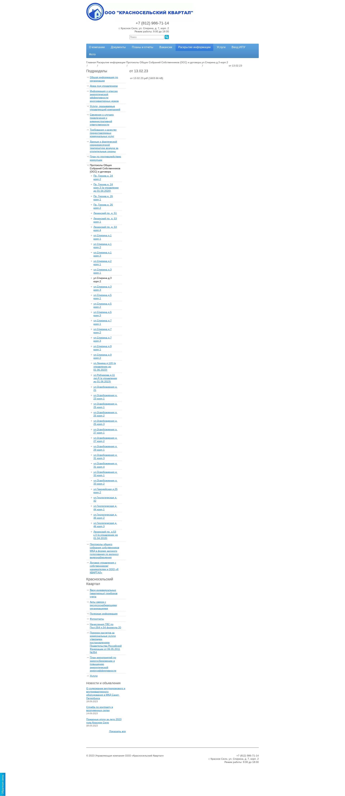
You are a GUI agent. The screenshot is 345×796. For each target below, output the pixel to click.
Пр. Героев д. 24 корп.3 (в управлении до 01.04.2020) (106, 187)
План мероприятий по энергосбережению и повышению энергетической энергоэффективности (103, 664)
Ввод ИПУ (238, 47)
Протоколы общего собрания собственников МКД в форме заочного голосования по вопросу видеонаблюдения (104, 551)
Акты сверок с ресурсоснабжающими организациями (103, 605)
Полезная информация (104, 613)
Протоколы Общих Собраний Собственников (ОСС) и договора (105, 168)
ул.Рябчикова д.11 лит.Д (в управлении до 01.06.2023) (105, 378)
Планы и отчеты (142, 47)
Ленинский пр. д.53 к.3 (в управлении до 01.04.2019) (105, 535)
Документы (118, 47)
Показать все (117, 731)
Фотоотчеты (97, 618)
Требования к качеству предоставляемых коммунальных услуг (103, 133)
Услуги (221, 47)
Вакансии (165, 47)
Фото (92, 54)
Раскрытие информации (194, 47)
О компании (97, 47)
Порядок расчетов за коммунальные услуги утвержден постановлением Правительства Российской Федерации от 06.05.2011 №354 (106, 642)
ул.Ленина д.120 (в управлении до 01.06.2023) (104, 366)
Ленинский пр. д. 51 (105, 213)
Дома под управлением (104, 85)
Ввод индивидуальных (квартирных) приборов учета (103, 593)
